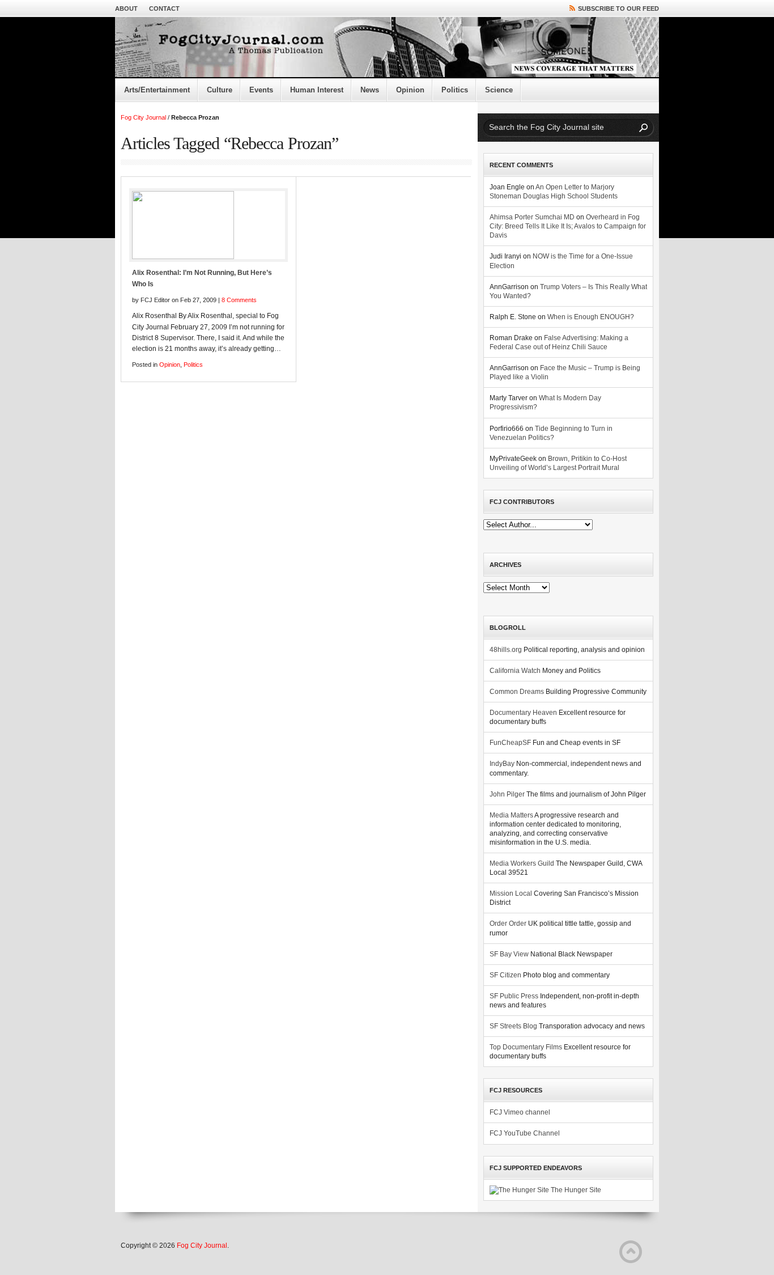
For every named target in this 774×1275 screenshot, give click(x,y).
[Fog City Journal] (387, 47)
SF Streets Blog (513, 1026)
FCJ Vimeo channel (520, 1112)
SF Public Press (514, 996)
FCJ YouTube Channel (525, 1133)
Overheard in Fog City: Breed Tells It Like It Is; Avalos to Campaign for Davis (568, 226)
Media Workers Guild (522, 863)
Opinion (410, 90)
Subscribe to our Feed (618, 8)
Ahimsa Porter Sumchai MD (532, 217)
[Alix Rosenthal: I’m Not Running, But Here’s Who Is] (208, 225)
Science (499, 90)
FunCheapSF (510, 742)
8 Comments (239, 299)
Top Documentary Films (526, 1047)
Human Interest (316, 90)
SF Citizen (505, 975)
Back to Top (630, 1251)
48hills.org (506, 649)
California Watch (515, 670)
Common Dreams (517, 691)
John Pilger (507, 794)
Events (261, 90)
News (369, 90)
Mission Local (511, 893)
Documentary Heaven (523, 712)
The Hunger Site (575, 1190)
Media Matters (511, 815)
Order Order (508, 923)
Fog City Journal (143, 117)
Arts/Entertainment (157, 90)
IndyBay (502, 763)
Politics (454, 90)
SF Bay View (509, 954)
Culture (219, 90)
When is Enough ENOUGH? (590, 317)
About (126, 8)
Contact (164, 8)
